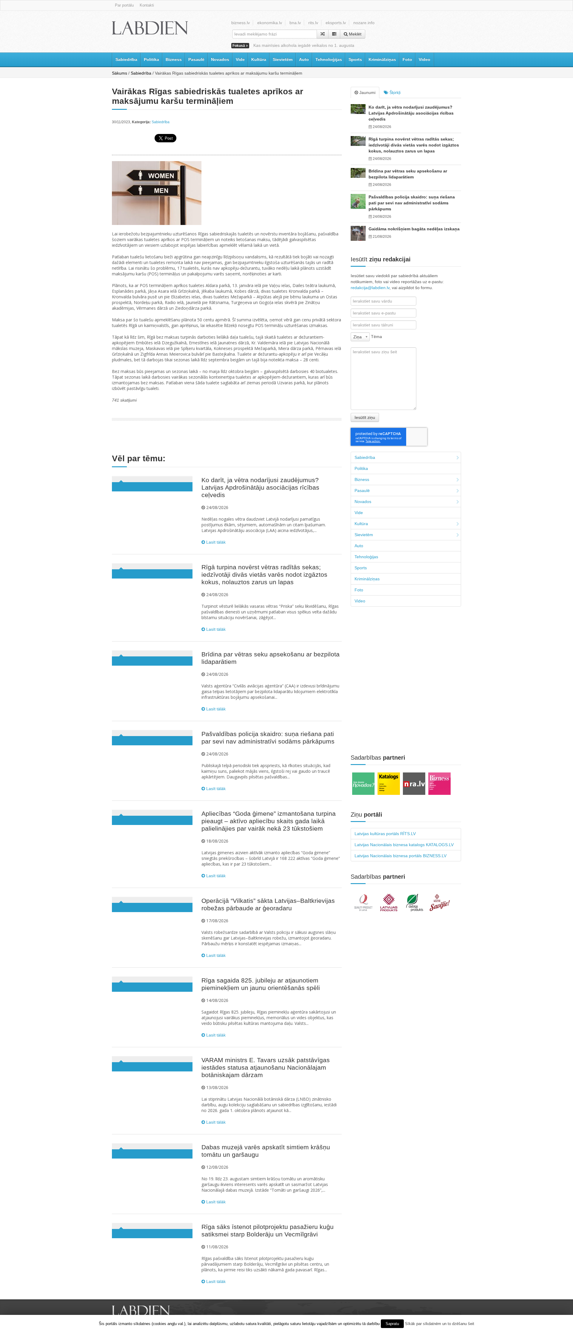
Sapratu (392, 1323)
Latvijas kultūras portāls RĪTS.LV (385, 833)
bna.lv (295, 22)
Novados (220, 59)
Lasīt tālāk (215, 542)
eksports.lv (336, 22)
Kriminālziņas (382, 59)
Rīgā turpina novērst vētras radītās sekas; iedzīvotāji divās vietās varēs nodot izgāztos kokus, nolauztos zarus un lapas (264, 574)
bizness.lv (240, 22)
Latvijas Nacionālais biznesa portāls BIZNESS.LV (400, 855)
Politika (151, 59)
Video (424, 59)
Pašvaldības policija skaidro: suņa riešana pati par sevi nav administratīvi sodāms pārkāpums (412, 203)
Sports (355, 59)
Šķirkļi (394, 92)
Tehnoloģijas (328, 59)
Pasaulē (196, 59)
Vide (240, 59)
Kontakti (147, 5)
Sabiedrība (126, 59)
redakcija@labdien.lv (370, 287)
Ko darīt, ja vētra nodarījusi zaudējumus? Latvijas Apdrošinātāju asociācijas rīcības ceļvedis (260, 487)
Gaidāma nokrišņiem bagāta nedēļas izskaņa (414, 228)
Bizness (174, 59)
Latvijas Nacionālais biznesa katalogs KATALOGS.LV (404, 844)
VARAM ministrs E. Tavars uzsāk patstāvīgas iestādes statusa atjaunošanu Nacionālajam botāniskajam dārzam (265, 1067)
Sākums (119, 73)
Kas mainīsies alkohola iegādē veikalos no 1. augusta (303, 45)
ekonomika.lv (269, 22)
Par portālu (124, 5)
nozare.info (364, 22)
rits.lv (313, 22)
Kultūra (258, 59)
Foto (407, 59)
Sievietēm (282, 59)
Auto (304, 59)
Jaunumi (366, 92)
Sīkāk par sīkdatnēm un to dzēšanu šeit (439, 1323)
